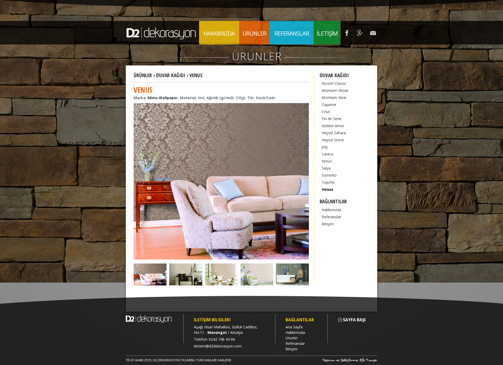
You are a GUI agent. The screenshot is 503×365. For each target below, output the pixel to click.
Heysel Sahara (334, 132)
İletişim (328, 223)
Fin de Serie (331, 118)
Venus (327, 161)
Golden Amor (333, 125)
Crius (326, 111)
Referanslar (331, 216)
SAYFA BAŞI (354, 320)
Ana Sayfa (294, 326)
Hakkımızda (331, 209)
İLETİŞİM (327, 33)
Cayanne (329, 104)
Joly (325, 146)
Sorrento (329, 175)
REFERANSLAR (292, 33)
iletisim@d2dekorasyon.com (218, 346)
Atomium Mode (335, 90)
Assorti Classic (334, 83)
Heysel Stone (333, 139)
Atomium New (334, 97)
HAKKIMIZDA (219, 33)
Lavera (327, 153)
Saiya (326, 168)
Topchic (328, 182)
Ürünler (292, 337)
